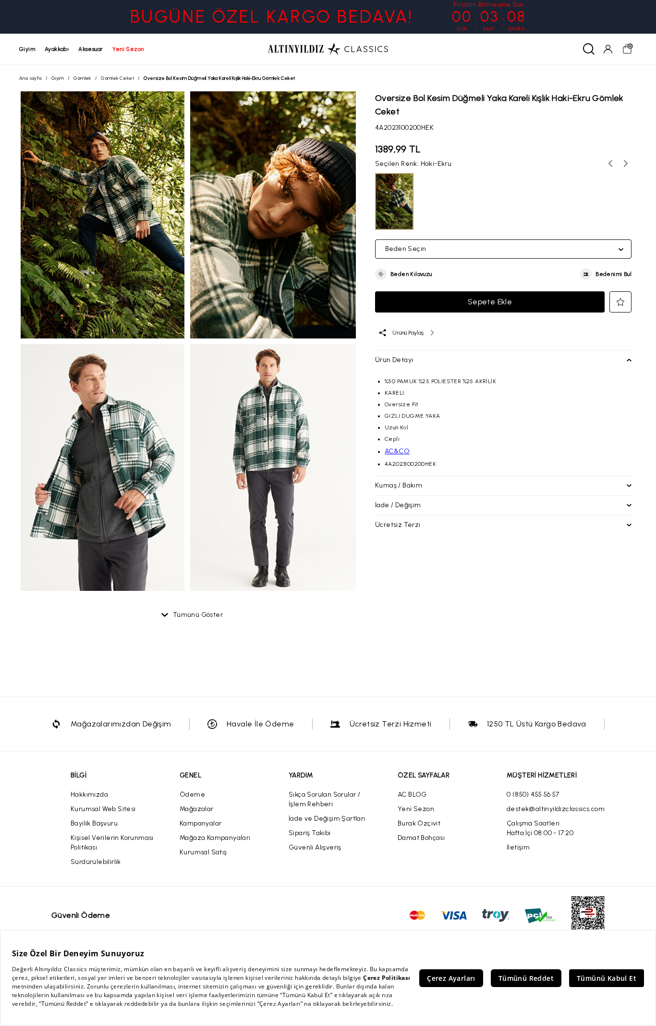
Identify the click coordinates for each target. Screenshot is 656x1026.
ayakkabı (57, 49)
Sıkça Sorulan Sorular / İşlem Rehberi (324, 799)
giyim (27, 49)
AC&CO (397, 451)
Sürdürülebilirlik (96, 862)
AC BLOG (412, 794)
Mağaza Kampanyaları (215, 838)
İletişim (518, 847)
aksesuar (90, 49)
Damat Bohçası (421, 838)
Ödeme (192, 794)
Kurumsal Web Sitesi (103, 809)
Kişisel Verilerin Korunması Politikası (112, 842)
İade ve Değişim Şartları (327, 818)
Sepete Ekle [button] (490, 301)
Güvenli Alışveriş (315, 847)
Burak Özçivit (419, 823)
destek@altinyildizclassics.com (556, 809)
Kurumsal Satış (203, 852)
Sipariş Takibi (310, 833)
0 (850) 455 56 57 (533, 794)
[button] (403, 274)
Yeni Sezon (416, 809)
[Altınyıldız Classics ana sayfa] (328, 49)
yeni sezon (128, 49)
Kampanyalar (200, 823)
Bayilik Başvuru (94, 823)
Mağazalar (197, 809)
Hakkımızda (89, 794)
